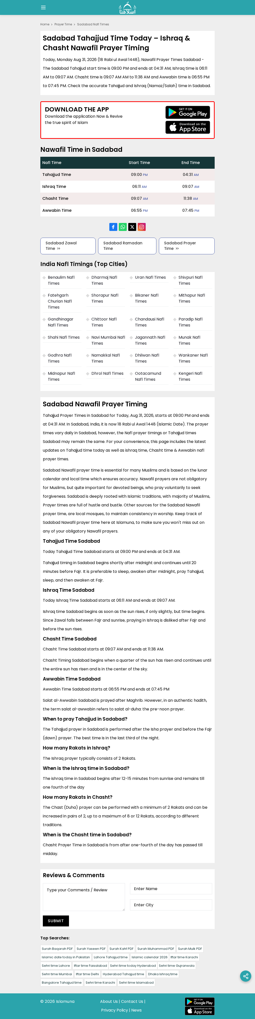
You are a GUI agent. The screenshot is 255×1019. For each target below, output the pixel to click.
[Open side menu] (42, 7)
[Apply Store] (187, 127)
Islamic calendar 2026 (150, 957)
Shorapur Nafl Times (104, 298)
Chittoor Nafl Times (104, 322)
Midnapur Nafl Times (61, 376)
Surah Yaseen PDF (91, 948)
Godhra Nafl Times (59, 358)
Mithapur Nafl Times (192, 298)
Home (44, 24)
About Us (109, 1001)
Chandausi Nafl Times (149, 322)
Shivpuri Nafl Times (190, 280)
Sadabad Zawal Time (61, 245)
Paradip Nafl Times (190, 322)
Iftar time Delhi (87, 974)
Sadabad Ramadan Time (122, 245)
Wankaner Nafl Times (193, 358)
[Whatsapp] (123, 227)
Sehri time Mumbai (57, 974)
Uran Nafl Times (150, 277)
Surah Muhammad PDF (155, 948)
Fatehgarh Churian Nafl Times (60, 301)
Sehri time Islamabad (136, 982)
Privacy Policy (114, 1010)
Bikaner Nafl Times (146, 298)
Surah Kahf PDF (121, 948)
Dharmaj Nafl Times (104, 280)
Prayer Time (63, 24)
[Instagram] (142, 227)
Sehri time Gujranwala (176, 965)
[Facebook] (113, 227)
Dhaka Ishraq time (163, 974)
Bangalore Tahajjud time (62, 982)
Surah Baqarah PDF (57, 948)
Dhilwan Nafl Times (147, 358)
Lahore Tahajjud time (111, 957)
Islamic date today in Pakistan (66, 957)
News (136, 1010)
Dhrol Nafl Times (107, 373)
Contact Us (132, 1001)
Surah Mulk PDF (190, 948)
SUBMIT (56, 921)
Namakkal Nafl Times (105, 358)
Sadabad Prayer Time (180, 245)
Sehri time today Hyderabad (133, 965)
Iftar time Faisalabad (90, 965)
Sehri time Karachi (100, 982)
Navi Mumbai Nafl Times (108, 340)
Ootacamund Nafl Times (148, 376)
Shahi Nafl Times (64, 337)
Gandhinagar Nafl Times (60, 322)
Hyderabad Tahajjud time (123, 974)
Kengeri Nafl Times (190, 376)
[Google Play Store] (187, 112)
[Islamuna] (127, 7)
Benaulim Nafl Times (61, 280)
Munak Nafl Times (189, 340)
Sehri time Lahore (56, 965)
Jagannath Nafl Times (150, 340)
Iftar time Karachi (184, 957)
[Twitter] (132, 227)
